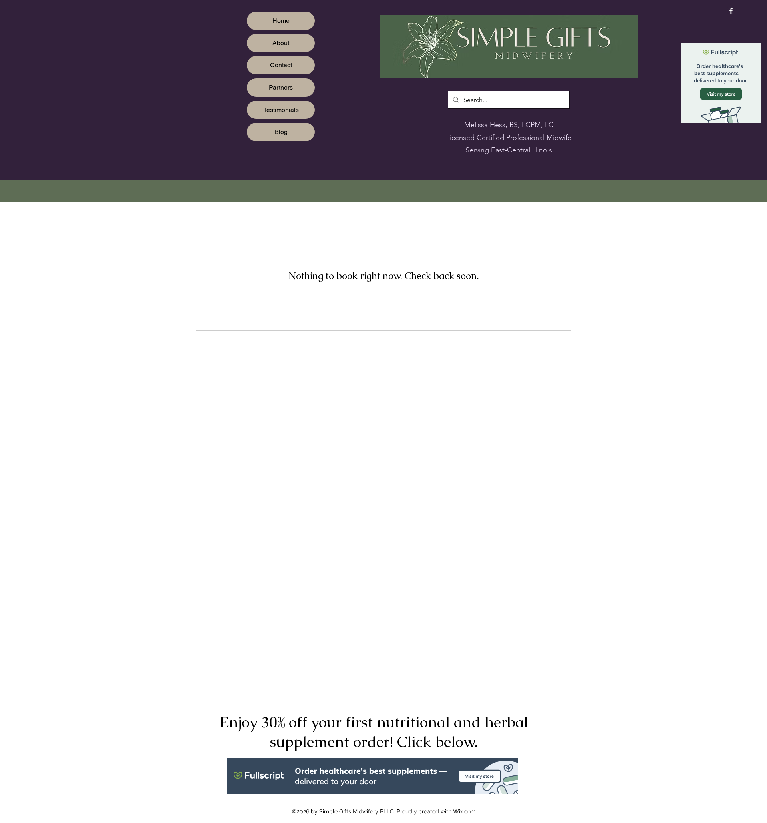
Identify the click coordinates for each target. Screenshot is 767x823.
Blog (281, 132)
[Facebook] (731, 11)
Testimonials (281, 110)
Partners (281, 87)
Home (281, 20)
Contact (281, 65)
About (280, 43)
